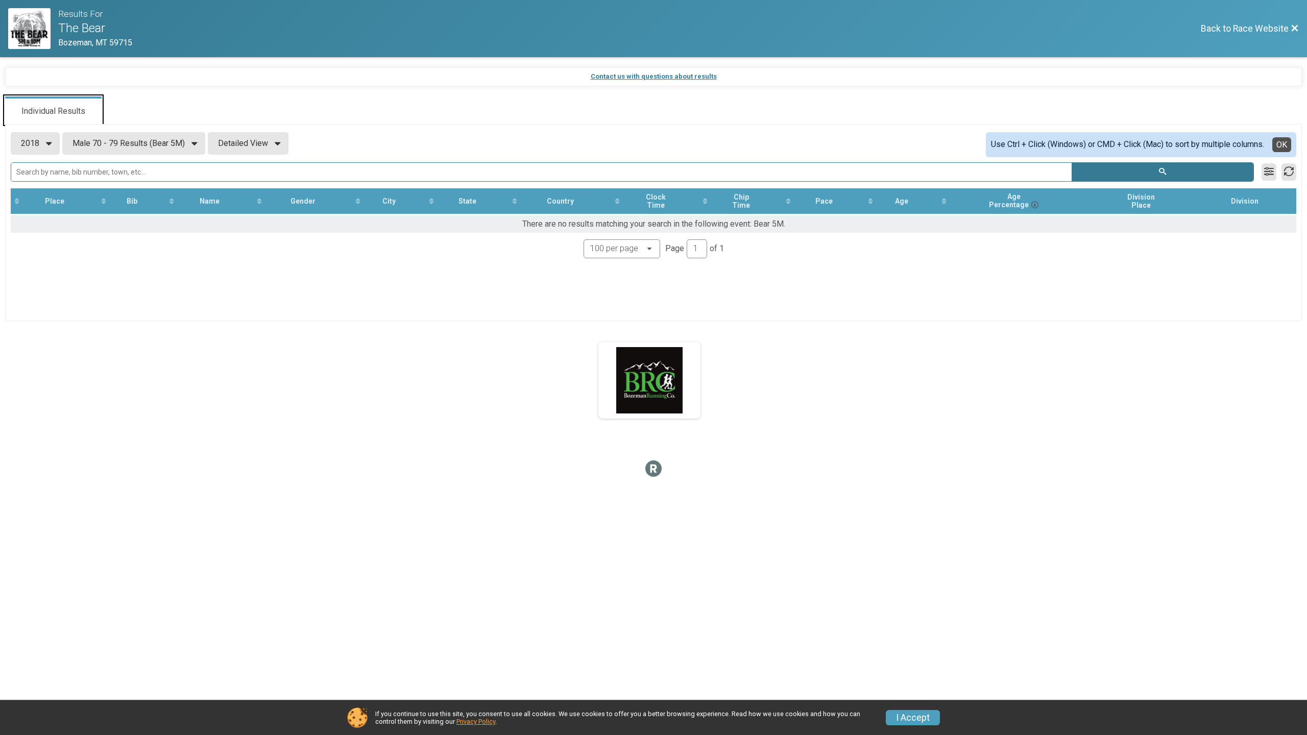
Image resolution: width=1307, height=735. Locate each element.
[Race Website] (33, 28)
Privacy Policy (475, 721)
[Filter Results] (1269, 172)
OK (1281, 145)
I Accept (913, 718)
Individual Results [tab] (53, 111)
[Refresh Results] (1288, 172)
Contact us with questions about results (654, 76)
